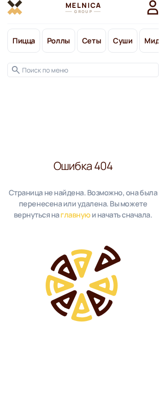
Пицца (23, 41)
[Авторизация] (153, 7)
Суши (122, 41)
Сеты (91, 41)
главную (75, 215)
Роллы (58, 41)
